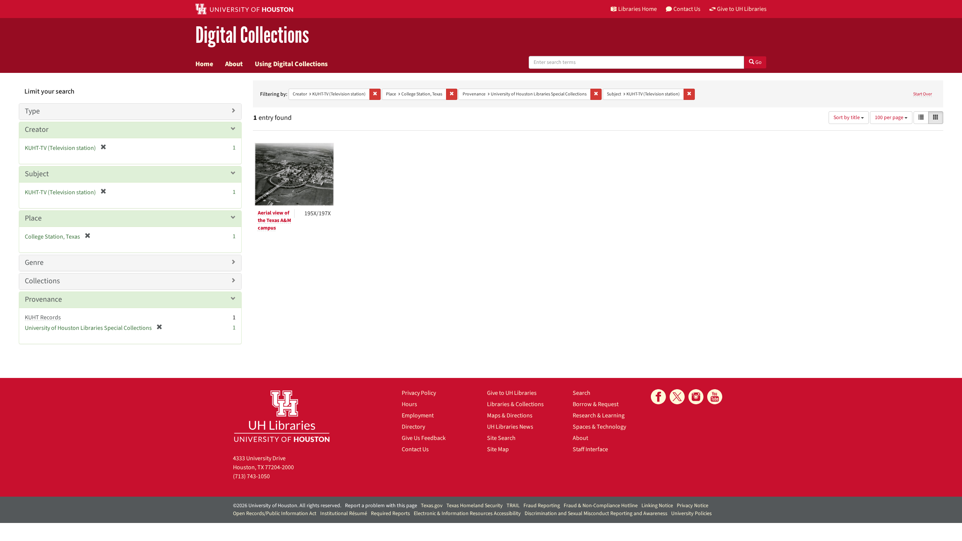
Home (204, 64)
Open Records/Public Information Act (274, 513)
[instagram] (695, 396)
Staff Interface (590, 449)
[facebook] (658, 396)
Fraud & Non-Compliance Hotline (601, 505)
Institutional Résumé (343, 513)
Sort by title (847, 117)
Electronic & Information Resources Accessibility (467, 513)
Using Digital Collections (291, 64)
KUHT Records (43, 317)
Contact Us (415, 449)
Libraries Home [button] (637, 9)
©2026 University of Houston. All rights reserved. (287, 505)
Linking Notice (657, 505)
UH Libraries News (510, 427)
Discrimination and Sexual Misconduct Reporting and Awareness (596, 513)
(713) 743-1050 (251, 476)
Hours (409, 404)
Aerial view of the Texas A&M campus (274, 220)
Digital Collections (252, 35)
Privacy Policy (419, 393)
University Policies (691, 513)
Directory (413, 427)
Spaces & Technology (599, 427)
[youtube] (714, 396)
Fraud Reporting (541, 505)
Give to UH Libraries (512, 393)
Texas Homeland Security (474, 505)
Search (581, 393)
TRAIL (513, 505)
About (234, 64)
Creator (36, 129)
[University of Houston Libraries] (282, 416)
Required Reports (390, 513)
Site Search (501, 438)
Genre (34, 262)
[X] (677, 396)
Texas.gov (432, 505)
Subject (37, 174)
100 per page (890, 117)
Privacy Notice (692, 505)
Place (33, 218)
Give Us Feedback (424, 438)
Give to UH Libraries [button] (742, 9)
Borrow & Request (596, 404)
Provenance (43, 299)
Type (32, 111)
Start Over (922, 94)
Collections (42, 281)
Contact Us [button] (686, 9)
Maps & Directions (509, 415)
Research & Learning (599, 415)
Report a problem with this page (381, 505)
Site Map (498, 449)
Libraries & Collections (515, 404)
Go (758, 62)
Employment (418, 415)
